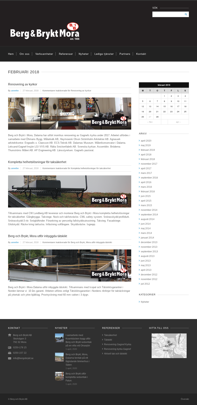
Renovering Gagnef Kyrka (117, 344)
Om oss (25, 54)
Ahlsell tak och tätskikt (115, 353)
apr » (178, 121)
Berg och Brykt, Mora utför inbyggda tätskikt (37, 236)
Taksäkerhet (110, 335)
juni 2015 (146, 196)
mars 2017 (146, 173)
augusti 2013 (147, 256)
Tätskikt (108, 339)
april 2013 (146, 270)
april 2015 (146, 200)
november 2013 (149, 247)
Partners (124, 54)
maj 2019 (146, 145)
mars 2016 (146, 187)
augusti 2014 (147, 219)
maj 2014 (146, 228)
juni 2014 (146, 223)
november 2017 (149, 163)
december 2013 (149, 242)
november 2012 (149, 279)
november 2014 (149, 210)
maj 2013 (146, 265)
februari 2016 (148, 191)
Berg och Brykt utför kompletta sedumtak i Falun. (77, 377)
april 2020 (146, 140)
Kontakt (141, 54)
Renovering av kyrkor (22, 84)
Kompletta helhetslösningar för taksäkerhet (37, 162)
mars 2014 (146, 233)
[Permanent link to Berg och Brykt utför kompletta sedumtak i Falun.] (59, 379)
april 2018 (146, 154)
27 (150, 116)
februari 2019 (148, 150)
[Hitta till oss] (169, 345)
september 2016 (149, 177)
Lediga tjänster (104, 54)
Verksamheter (44, 54)
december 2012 (149, 274)
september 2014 (149, 214)
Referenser (66, 54)
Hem (11, 54)
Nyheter (84, 54)
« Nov (150, 121)
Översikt (185, 399)
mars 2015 (146, 205)
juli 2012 (145, 283)
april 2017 (146, 168)
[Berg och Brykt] (55, 44)
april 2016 (146, 182)
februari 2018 (148, 159)
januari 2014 (147, 237)
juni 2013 (146, 260)
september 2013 (149, 251)
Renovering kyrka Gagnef (117, 349)
